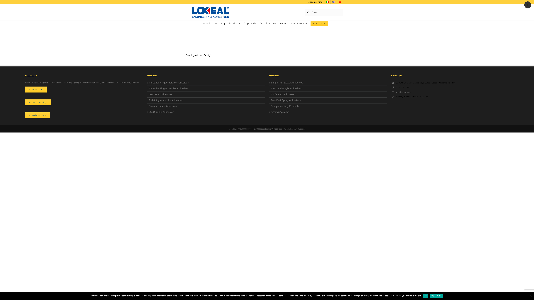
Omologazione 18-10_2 (199, 55)
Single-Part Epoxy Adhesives (287, 82)
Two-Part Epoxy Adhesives (286, 100)
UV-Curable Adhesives (161, 112)
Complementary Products (285, 106)
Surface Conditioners (282, 94)
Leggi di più (436, 296)
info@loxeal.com (403, 92)
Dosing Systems (280, 112)
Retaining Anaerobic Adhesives (166, 100)
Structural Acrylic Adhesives (286, 88)
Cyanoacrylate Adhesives (163, 106)
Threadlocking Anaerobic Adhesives (169, 88)
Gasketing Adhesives (160, 94)
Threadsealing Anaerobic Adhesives (169, 82)
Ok (426, 296)
